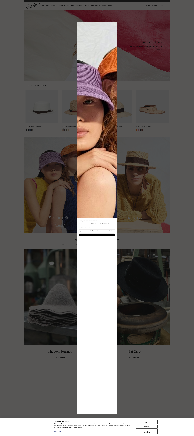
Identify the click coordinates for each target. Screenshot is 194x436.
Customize (146, 426)
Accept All (147, 422)
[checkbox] (79, 231)
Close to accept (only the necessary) (146, 431)
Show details (57, 431)
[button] (115, 23)
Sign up (97, 234)
